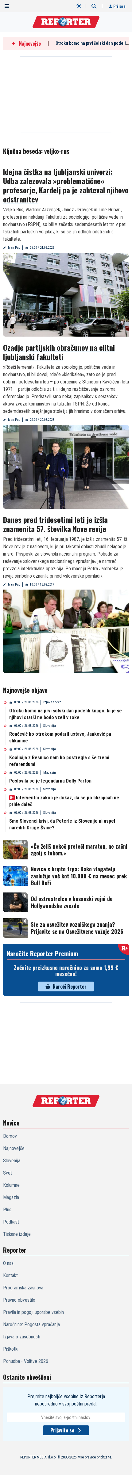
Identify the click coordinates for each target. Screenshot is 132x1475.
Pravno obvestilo (19, 1300)
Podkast (11, 1222)
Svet (7, 1173)
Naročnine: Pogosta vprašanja (31, 1324)
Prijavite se (62, 1430)
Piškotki (10, 1349)
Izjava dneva (52, 702)
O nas (8, 1263)
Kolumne (11, 1185)
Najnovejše (14, 1148)
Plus (7, 1210)
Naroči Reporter (70, 986)
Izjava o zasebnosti (21, 1337)
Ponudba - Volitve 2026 (25, 1361)
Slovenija (49, 726)
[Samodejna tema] (79, 5)
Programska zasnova (23, 1288)
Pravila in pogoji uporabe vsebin (33, 1312)
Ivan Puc (14, 248)
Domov (10, 1136)
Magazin (49, 773)
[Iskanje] (94, 6)
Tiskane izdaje (17, 1234)
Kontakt (10, 1275)
